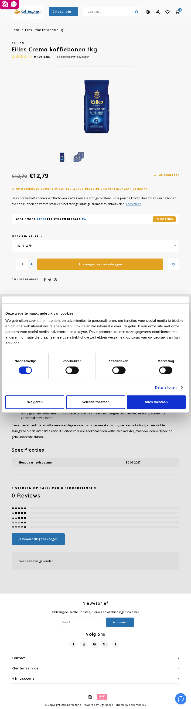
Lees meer (133, 204)
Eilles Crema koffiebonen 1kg (44, 30)
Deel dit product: (26, 279)
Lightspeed (106, 704)
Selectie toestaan (95, 402)
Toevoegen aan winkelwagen (100, 264)
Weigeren (35, 402)
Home (16, 30)
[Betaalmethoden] (90, 697)
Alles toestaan (156, 402)
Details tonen (166, 387)
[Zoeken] (136, 11)
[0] (177, 11)
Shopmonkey (137, 704)
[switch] (72, 370)
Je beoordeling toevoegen (72, 56)
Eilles (18, 43)
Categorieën (62, 11)
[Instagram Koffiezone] (84, 644)
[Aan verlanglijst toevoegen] (173, 264)
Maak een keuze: (27, 236)
